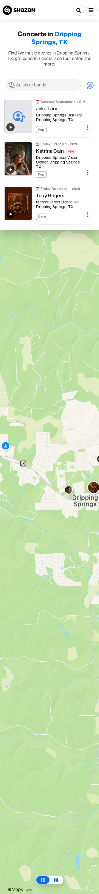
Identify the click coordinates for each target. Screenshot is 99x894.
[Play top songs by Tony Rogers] (10, 214)
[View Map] (56, 880)
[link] (47, 116)
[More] (87, 128)
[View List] (43, 880)
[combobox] (43, 85)
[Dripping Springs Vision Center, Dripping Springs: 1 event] (68, 491)
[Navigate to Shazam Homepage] (18, 10)
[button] (91, 10)
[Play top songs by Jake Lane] (10, 127)
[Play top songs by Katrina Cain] (10, 169)
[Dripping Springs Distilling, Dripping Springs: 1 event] (5, 447)
